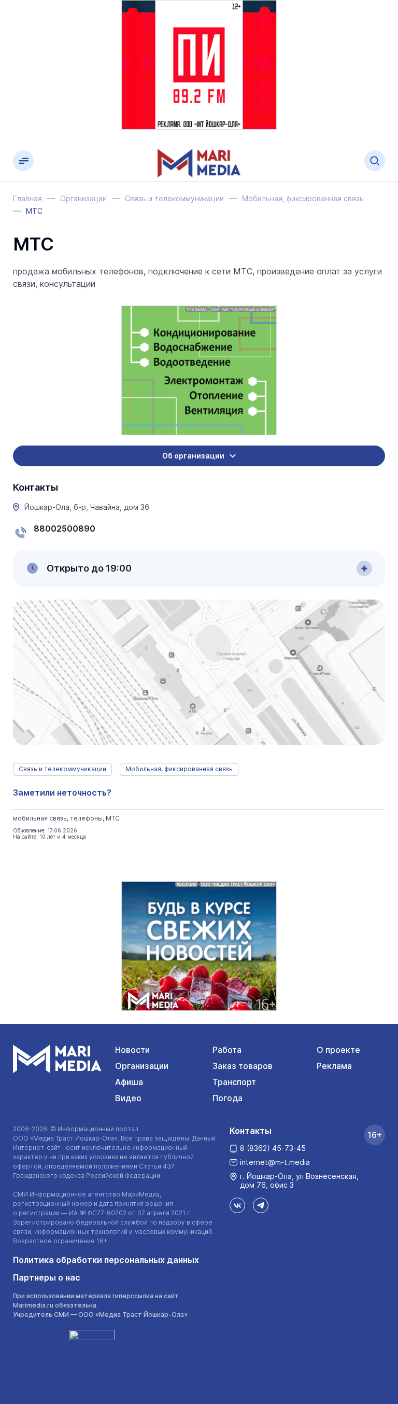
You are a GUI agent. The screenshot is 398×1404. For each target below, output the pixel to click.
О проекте (338, 1050)
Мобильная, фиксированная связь (179, 769)
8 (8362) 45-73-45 (273, 1148)
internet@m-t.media (275, 1162)
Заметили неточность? (62, 792)
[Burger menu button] (23, 160)
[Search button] (374, 160)
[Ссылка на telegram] (260, 1205)
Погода (227, 1098)
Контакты (251, 1130)
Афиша (129, 1082)
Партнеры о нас (46, 1277)
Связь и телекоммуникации (62, 769)
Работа (226, 1050)
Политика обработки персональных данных (106, 1260)
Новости (132, 1050)
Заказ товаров (242, 1066)
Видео (128, 1098)
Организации (141, 1066)
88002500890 (64, 528)
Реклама (334, 1066)
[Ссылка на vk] (237, 1205)
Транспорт (234, 1082)
